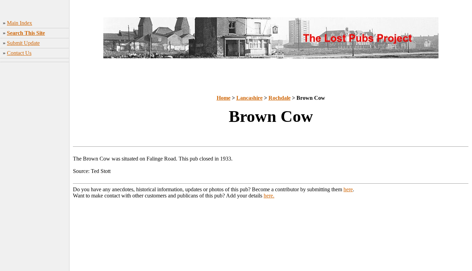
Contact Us (19, 53)
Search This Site (26, 33)
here (348, 189)
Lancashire (249, 98)
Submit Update (23, 43)
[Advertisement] (34, 167)
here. (269, 196)
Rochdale (279, 98)
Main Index (19, 23)
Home (223, 98)
